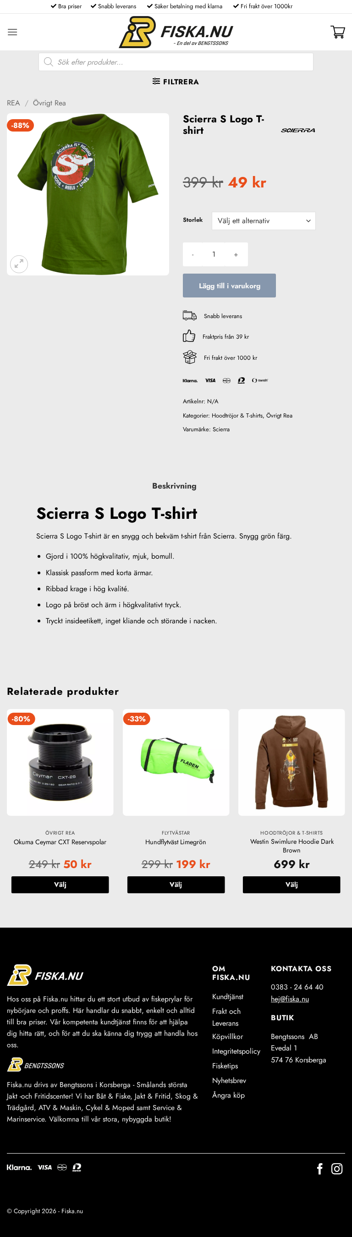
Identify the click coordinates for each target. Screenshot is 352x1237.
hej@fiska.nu (290, 999)
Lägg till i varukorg (229, 285)
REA (13, 103)
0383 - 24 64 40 (297, 987)
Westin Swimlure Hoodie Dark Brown (292, 845)
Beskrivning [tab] (174, 486)
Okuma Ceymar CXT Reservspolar (60, 842)
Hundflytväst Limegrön (175, 842)
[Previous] (7, 810)
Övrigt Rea (49, 103)
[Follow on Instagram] (336, 1170)
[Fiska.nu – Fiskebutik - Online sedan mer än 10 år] (176, 32)
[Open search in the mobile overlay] (176, 62)
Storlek (193, 220)
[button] (12, 32)
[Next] (345, 810)
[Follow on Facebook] (319, 1170)
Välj (60, 884)
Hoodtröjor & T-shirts (237, 415)
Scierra (221, 429)
